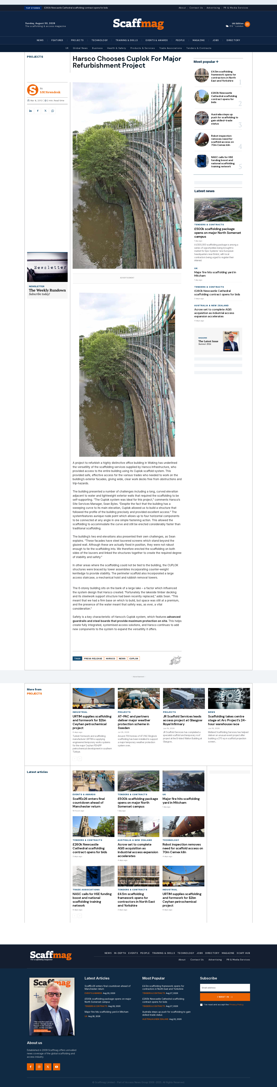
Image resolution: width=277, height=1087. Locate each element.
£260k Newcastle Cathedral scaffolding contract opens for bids (224, 97)
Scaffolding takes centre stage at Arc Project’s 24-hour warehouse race (227, 720)
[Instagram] (39, 1066)
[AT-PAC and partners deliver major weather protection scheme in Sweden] (139, 698)
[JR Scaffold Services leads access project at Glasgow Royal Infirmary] (184, 698)
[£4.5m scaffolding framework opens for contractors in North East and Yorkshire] (202, 75)
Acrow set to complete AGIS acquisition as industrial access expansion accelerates (214, 313)
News (211, 712)
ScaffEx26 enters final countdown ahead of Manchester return (89, 802)
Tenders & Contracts (209, 225)
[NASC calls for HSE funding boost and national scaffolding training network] (202, 161)
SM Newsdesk (50, 92)
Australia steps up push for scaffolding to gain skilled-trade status (224, 119)
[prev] (122, 8)
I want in (223, 996)
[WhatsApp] (52, 111)
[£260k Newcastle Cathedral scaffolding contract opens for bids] (202, 97)
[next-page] (80, 759)
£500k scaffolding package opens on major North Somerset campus (217, 233)
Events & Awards (84, 794)
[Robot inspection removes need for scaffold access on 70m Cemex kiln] (202, 140)
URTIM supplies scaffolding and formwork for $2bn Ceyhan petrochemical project (92, 722)
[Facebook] (37, 111)
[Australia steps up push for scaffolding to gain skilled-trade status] (202, 118)
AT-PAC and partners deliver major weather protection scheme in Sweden (134, 722)
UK (196, 268)
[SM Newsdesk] (33, 90)
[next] (127, 8)
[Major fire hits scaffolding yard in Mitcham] (183, 780)
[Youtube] (56, 1066)
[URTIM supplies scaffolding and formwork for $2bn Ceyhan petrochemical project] (94, 698)
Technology (171, 840)
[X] (45, 111)
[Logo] (138, 23)
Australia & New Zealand (211, 305)
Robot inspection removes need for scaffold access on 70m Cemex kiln (222, 140)
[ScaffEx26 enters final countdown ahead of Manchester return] (93, 780)
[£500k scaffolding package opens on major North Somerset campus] (218, 209)
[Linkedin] (30, 111)
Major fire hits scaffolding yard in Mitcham (215, 274)
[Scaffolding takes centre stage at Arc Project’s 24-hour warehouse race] (229, 698)
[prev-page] (75, 759)
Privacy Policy (236, 1004)
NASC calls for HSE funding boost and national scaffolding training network (223, 161)
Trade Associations (86, 890)
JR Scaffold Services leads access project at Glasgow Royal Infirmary (182, 720)
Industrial (80, 712)
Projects (35, 56)
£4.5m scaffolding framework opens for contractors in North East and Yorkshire (223, 76)
